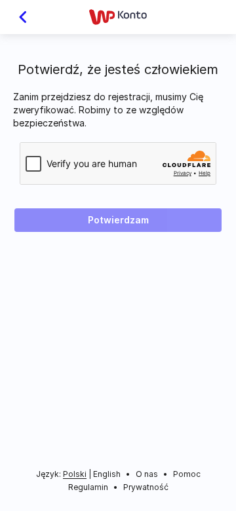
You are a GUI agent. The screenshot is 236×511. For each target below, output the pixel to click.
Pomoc (187, 474)
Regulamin (88, 487)
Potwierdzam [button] (118, 219)
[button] (17, 17)
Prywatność (145, 487)
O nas (147, 474)
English (107, 474)
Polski (75, 474)
